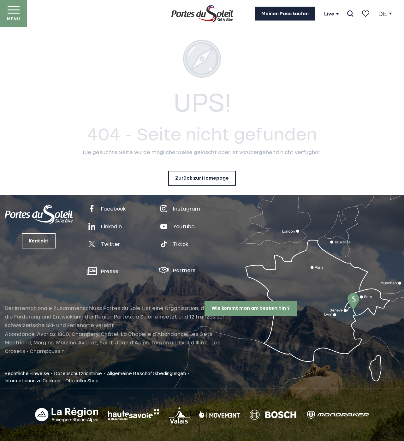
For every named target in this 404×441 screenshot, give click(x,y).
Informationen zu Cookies (32, 380)
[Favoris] (365, 13)
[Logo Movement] (219, 414)
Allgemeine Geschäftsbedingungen (146, 373)
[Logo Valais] (179, 415)
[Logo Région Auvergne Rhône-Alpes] (66, 415)
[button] (350, 13)
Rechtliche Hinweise (27, 373)
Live (329, 14)
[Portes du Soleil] (202, 13)
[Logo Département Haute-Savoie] (133, 414)
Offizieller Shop (81, 380)
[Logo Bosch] (273, 415)
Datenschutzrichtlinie (78, 373)
